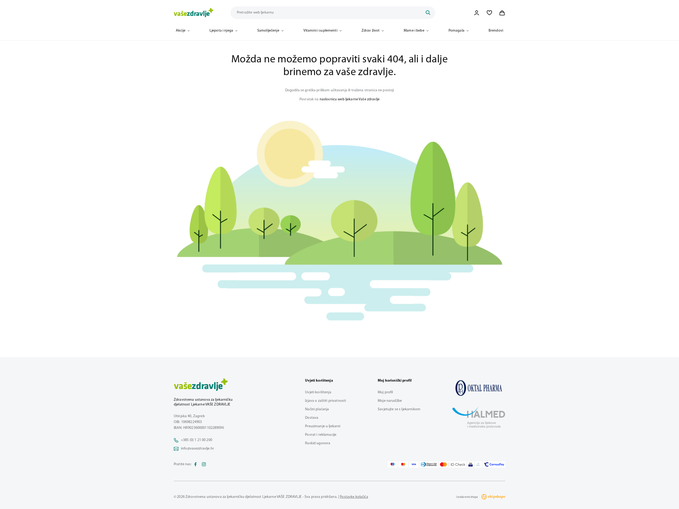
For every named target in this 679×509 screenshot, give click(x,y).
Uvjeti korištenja (318, 392)
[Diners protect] (478, 464)
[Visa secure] (470, 464)
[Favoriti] (489, 13)
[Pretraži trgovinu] (428, 13)
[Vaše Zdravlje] (194, 12)
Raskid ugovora (317, 443)
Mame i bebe (414, 31)
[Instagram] (204, 464)
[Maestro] (392, 464)
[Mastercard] (403, 464)
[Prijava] (476, 13)
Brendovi (496, 31)
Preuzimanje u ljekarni (322, 426)
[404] (478, 388)
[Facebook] (195, 464)
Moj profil (385, 392)
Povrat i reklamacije (320, 435)
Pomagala (456, 31)
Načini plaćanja (317, 409)
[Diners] (429, 464)
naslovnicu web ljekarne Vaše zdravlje (350, 99)
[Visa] (414, 464)
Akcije (180, 31)
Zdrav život (371, 31)
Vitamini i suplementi (320, 31)
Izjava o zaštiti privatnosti (325, 401)
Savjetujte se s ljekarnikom (399, 409)
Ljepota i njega (221, 31)
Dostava (311, 418)
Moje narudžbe (390, 401)
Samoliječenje (268, 31)
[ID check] (452, 464)
